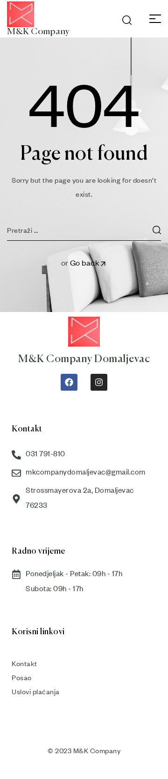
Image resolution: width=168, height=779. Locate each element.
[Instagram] (99, 382)
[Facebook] (69, 382)
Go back (85, 262)
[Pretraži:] (84, 230)
